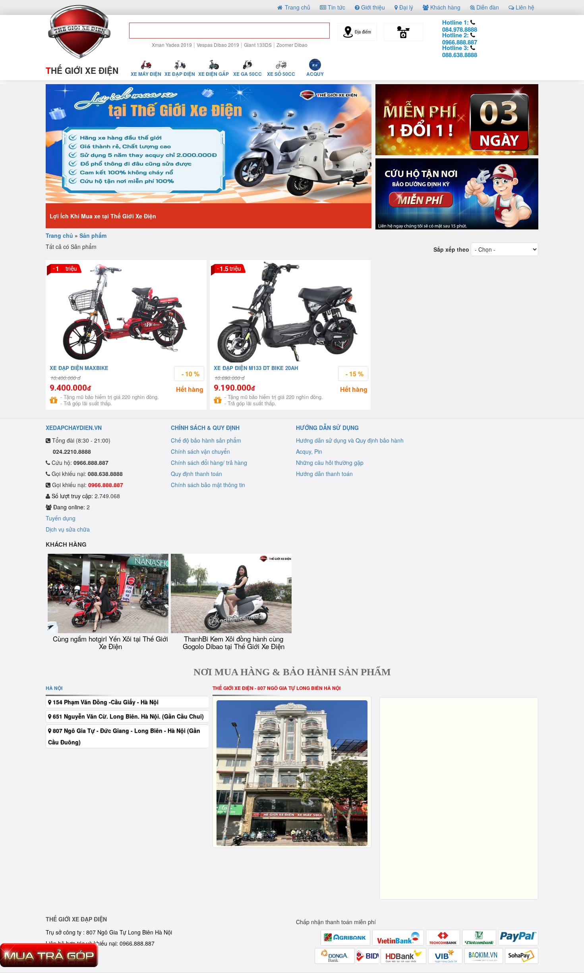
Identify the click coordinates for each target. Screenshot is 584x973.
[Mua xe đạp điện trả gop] (49, 954)
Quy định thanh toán (196, 474)
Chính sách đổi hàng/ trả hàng (209, 462)
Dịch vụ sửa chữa (68, 529)
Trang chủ (296, 7)
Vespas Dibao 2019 (218, 44)
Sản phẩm (92, 235)
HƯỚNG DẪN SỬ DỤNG (327, 428)
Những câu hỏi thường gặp (330, 462)
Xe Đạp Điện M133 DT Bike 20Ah (256, 368)
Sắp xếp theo (451, 249)
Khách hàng (444, 7)
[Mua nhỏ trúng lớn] (456, 120)
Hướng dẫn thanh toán (324, 474)
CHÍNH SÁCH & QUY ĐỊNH (205, 428)
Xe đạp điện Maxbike (79, 368)
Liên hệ (524, 7)
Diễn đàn (487, 7)
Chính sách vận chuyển (200, 451)
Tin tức (335, 7)
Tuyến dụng (60, 518)
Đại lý (405, 7)
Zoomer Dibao (292, 44)
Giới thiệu (372, 7)
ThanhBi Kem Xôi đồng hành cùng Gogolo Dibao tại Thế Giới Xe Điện (233, 642)
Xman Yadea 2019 (172, 44)
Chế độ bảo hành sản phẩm (206, 440)
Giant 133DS (258, 44)
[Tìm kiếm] (317, 32)
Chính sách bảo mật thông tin (208, 485)
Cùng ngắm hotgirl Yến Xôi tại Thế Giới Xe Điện (110, 642)
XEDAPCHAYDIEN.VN (74, 428)
